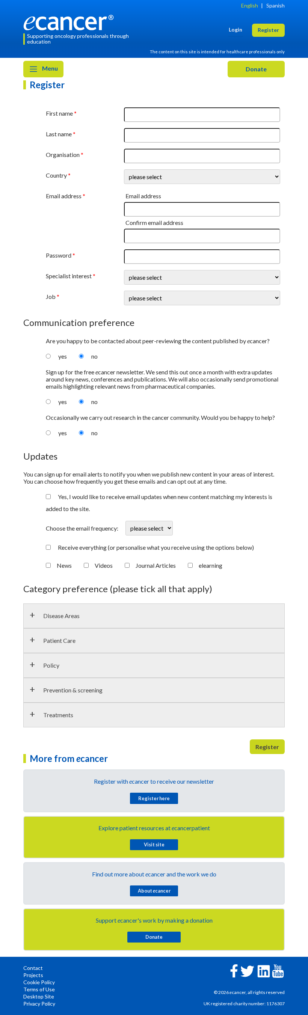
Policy (51, 665)
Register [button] (268, 30)
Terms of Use (39, 989)
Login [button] (235, 29)
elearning (210, 565)
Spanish (275, 5)
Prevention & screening (73, 690)
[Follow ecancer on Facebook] (234, 970)
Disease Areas (61, 615)
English (249, 5)
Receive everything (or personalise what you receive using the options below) (156, 547)
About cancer (154, 891)
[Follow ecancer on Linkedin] (263, 970)
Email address (64, 195)
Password (58, 255)
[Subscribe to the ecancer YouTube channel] (278, 970)
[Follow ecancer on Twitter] (247, 970)
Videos (104, 565)
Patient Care (59, 640)
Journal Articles (156, 565)
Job (51, 296)
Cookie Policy (39, 982)
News (64, 565)
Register (267, 746)
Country (56, 175)
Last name (59, 133)
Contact (33, 968)
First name (59, 113)
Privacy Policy (39, 1003)
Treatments (58, 714)
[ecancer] (70, 21)
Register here (154, 798)
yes (62, 356)
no (94, 356)
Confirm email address (154, 222)
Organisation (63, 154)
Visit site (154, 845)
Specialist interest (69, 275)
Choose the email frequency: (82, 528)
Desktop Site (38, 996)
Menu (49, 68)
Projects (33, 975)
